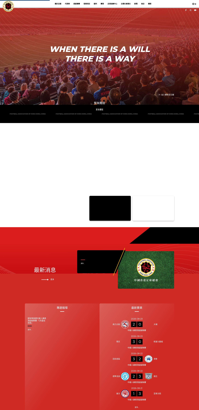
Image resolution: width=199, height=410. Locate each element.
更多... (83, 358)
